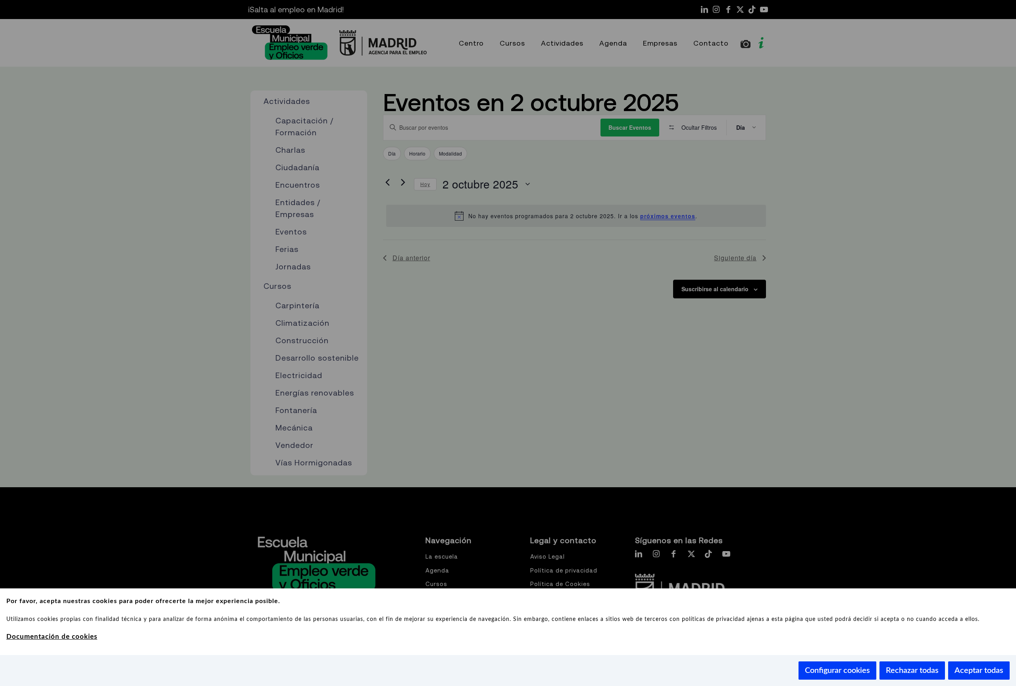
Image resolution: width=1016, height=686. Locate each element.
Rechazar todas (912, 670)
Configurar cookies (837, 670)
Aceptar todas (978, 670)
